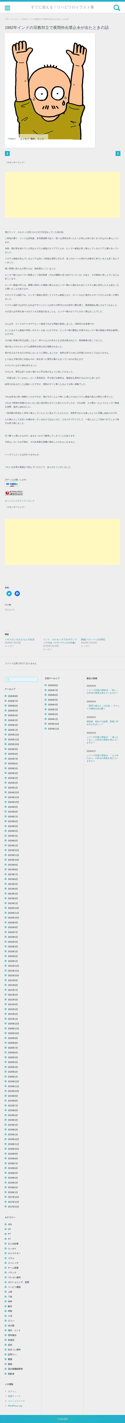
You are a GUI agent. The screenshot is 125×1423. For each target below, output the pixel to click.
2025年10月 (13, 744)
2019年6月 (13, 1110)
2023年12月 (13, 850)
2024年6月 (13, 821)
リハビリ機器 (14, 1287)
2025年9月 (13, 749)
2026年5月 (13, 710)
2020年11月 (13, 1028)
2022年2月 (13, 956)
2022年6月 (13, 937)
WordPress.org (15, 1406)
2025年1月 (13, 788)
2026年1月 (13, 730)
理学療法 (12, 1335)
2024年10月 (13, 802)
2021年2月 (13, 1014)
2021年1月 (13, 1019)
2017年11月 (13, 1202)
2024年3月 (13, 836)
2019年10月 (13, 1091)
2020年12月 (13, 1023)
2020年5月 (13, 1057)
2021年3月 (13, 1009)
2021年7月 (13, 990)
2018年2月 (13, 1187)
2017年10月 (13, 1207)
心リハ (11, 1320)
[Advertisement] (62, 195)
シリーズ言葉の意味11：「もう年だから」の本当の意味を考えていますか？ (102, 758)
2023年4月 (13, 889)
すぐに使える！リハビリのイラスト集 (62, 7)
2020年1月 (13, 1077)
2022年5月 (13, 942)
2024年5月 (13, 826)
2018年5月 (13, 1173)
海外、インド (37, 138)
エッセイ (15, 19)
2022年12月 (13, 908)
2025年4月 (13, 773)
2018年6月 (13, 1168)
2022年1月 (13, 961)
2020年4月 (13, 1062)
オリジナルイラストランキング (20, 501)
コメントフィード (16, 1401)
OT (9, 1229)
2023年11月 (13, 855)
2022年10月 (13, 918)
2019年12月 (13, 1081)
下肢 (10, 1296)
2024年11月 (13, 797)
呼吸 (10, 1311)
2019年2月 (13, 1129)
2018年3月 (13, 1183)
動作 (10, 1306)
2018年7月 (13, 1163)
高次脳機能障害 (15, 1369)
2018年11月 (13, 1144)
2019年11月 (13, 1086)
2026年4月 (13, 715)
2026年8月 (13, 696)
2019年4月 (13, 1120)
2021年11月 (13, 971)
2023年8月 (13, 869)
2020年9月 (13, 1038)
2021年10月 (13, 975)
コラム (11, 1258)
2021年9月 (13, 980)
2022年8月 (13, 927)
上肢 (10, 1292)
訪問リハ (12, 1354)
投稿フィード (14, 1396)
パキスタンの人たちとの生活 (20, 639)
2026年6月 (13, 706)
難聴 (10, 1359)
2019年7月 (13, 1105)
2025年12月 (13, 734)
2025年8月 (13, 754)
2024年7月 (13, 816)
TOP (7, 19)
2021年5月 (13, 999)
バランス (12, 1272)
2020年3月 (13, 1067)
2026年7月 (13, 701)
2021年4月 (13, 1004)
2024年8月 (13, 812)
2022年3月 (13, 951)
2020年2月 (13, 1072)
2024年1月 (13, 845)
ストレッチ (13, 1263)
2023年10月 (13, 860)
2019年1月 (13, 1134)
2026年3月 (13, 720)
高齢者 (11, 1374)
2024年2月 (13, 840)
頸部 (10, 1364)
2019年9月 (13, 1096)
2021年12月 (13, 966)
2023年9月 (13, 865)
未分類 (11, 1325)
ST (9, 1239)
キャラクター (14, 1253)
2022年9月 (13, 922)
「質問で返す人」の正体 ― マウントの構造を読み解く (103, 707)
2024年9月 (13, 807)
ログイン (12, 1391)
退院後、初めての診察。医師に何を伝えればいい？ (102, 722)
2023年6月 (13, 879)
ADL (10, 1224)
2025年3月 (13, 778)
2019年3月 (13, 1125)
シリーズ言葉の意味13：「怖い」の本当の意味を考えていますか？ (102, 691)
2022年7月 (13, 932)
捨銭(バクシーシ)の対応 (93, 639)
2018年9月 (13, 1154)
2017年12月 (13, 1197)
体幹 (10, 1301)
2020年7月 (13, 1048)
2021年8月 (13, 985)
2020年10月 (13, 1033)
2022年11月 (13, 913)
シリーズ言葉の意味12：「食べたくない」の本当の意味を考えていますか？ (102, 740)
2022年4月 (13, 946)
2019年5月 (13, 1115)
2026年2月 (13, 725)
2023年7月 (13, 874)
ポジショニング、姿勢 (18, 1282)
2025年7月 (13, 759)
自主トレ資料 (14, 1349)
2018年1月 (13, 1192)
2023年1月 (13, 903)
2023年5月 (13, 884)
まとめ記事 (13, 1243)
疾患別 (11, 1340)
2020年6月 (13, 1052)
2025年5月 (13, 768)
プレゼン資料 (14, 1277)
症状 (10, 1345)
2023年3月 (13, 893)
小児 (10, 1316)
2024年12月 (13, 792)
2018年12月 (13, 1139)
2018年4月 (13, 1178)
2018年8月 (13, 1158)
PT (9, 1234)
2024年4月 (13, 831)
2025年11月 (13, 739)
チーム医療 (13, 1268)
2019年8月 (13, 1101)
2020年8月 (13, 1043)
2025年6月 (13, 763)
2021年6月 (13, 995)
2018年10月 (13, 1149)
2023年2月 (13, 898)
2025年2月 (13, 783)
